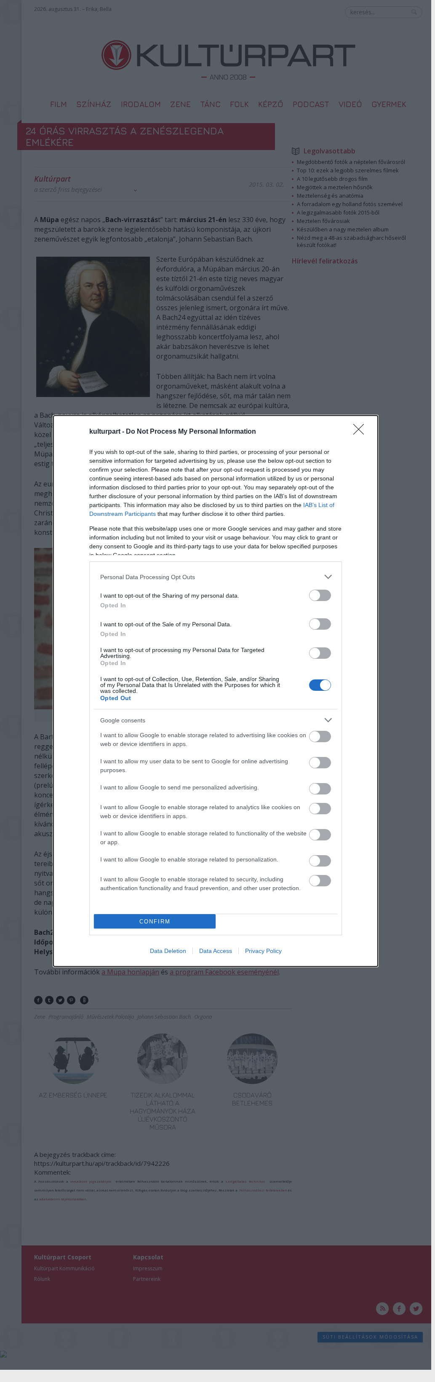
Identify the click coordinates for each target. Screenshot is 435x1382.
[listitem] (215, 576)
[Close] (361, 432)
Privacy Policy (263, 950)
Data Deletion (168, 950)
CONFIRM (155, 921)
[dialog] (215, 691)
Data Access (215, 950)
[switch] (320, 595)
